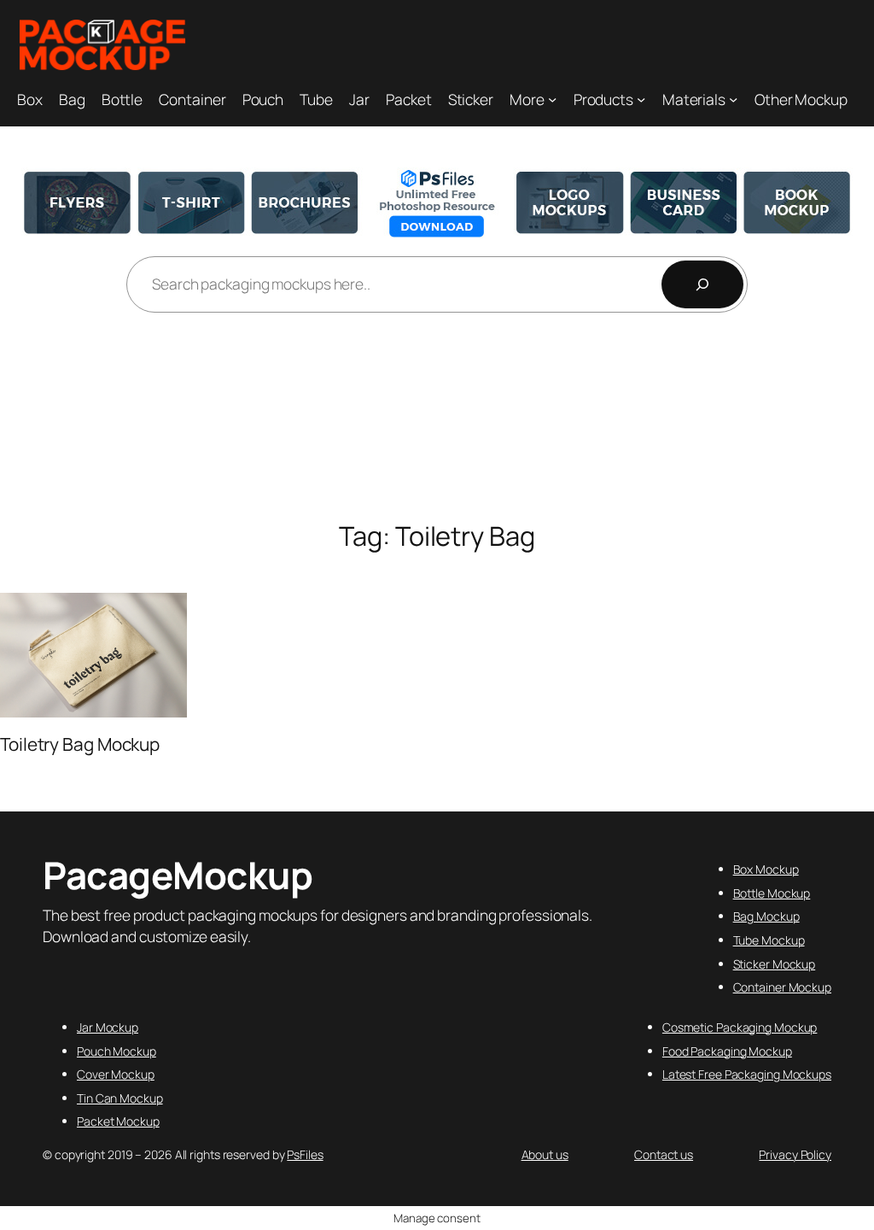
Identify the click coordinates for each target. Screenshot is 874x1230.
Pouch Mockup (116, 1051)
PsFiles (305, 1154)
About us (544, 1154)
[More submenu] (552, 98)
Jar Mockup (107, 1027)
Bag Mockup (766, 916)
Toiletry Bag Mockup (80, 744)
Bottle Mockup (772, 893)
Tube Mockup (769, 940)
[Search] (702, 284)
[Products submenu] (641, 98)
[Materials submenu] (733, 98)
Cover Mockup (115, 1074)
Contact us (663, 1154)
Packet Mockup (118, 1121)
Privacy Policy (795, 1154)
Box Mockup (766, 869)
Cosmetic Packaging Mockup (740, 1027)
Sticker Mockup (774, 964)
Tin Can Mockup (120, 1098)
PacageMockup (177, 874)
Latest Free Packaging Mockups (746, 1074)
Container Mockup (782, 987)
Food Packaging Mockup (727, 1051)
